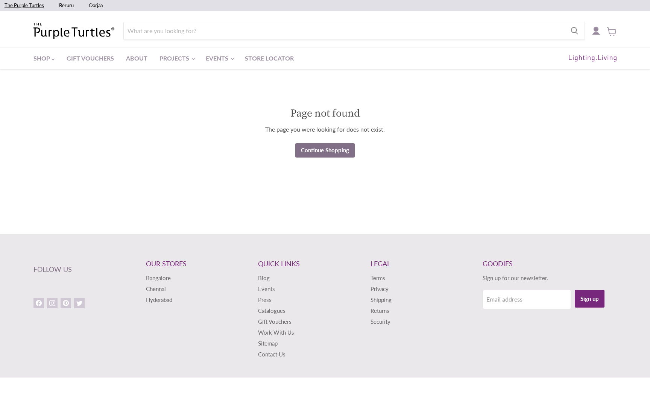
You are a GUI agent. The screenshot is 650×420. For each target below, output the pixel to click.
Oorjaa (96, 5)
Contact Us (272, 354)
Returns (380, 310)
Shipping (381, 299)
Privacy (380, 288)
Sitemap (268, 343)
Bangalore (158, 277)
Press (265, 299)
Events (218, 58)
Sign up (589, 298)
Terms (378, 277)
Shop (42, 58)
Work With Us (276, 332)
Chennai (156, 288)
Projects (175, 58)
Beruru (66, 5)
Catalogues (272, 310)
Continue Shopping (325, 150)
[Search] (574, 30)
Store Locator (269, 58)
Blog (264, 277)
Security (380, 321)
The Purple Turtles (24, 5)
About (136, 58)
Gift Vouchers (90, 58)
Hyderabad (159, 299)
